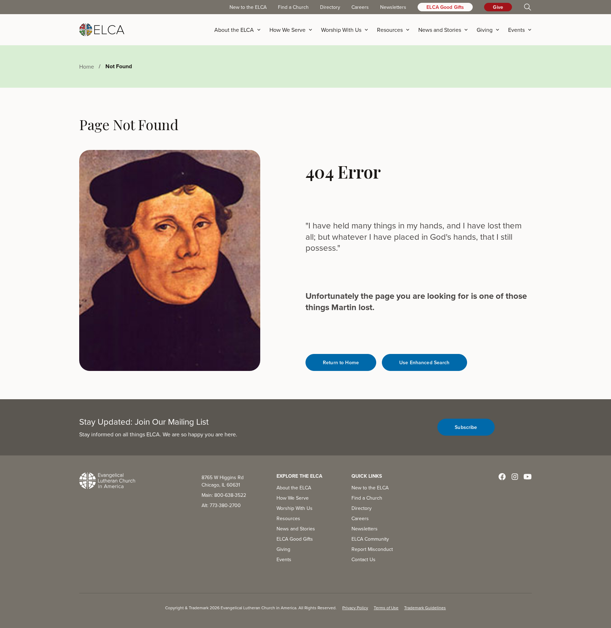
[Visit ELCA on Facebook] (502, 476)
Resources (288, 518)
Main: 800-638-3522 (224, 495)
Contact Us (363, 559)
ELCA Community (370, 538)
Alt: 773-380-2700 (221, 505)
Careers (360, 7)
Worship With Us (295, 508)
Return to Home (341, 362)
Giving (283, 549)
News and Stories (296, 528)
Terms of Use (386, 608)
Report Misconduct (372, 549)
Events (284, 559)
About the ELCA (294, 487)
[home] (101, 29)
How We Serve (293, 497)
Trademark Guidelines (425, 608)
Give (498, 7)
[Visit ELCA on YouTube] (527, 476)
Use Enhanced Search (424, 362)
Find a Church (293, 7)
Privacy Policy (355, 608)
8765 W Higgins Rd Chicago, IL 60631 (223, 481)
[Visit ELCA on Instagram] (515, 476)
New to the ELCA (248, 7)
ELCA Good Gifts (445, 7)
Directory (330, 7)
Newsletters (393, 7)
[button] (239, 29)
